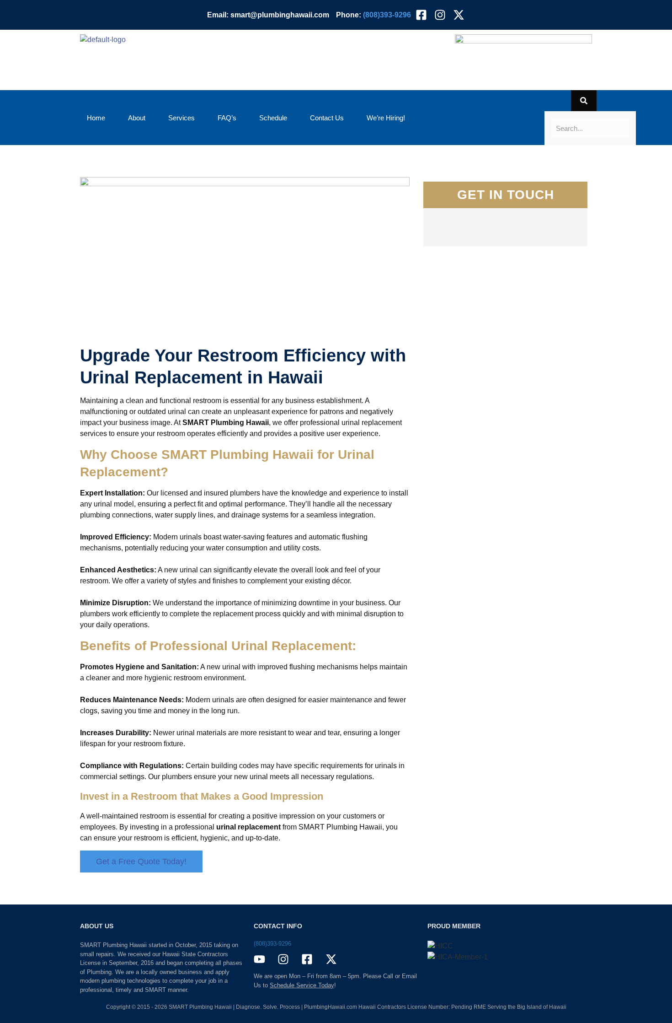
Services (181, 118)
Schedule (273, 118)
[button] (388, 117)
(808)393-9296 (272, 943)
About (136, 118)
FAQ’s (227, 118)
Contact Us (327, 118)
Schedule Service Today (302, 985)
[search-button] (584, 100)
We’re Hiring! (386, 118)
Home (96, 118)
